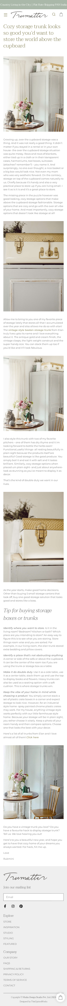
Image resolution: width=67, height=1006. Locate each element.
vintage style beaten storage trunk (29, 330)
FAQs (6, 963)
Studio (8, 932)
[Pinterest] (21, 906)
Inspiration (11, 927)
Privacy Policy (13, 974)
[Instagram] (13, 906)
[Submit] (58, 897)
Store (7, 921)
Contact (9, 985)
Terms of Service (15, 980)
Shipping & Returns (16, 968)
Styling (8, 938)
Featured (10, 944)
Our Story (10, 957)
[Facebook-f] (5, 906)
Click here (32, 737)
